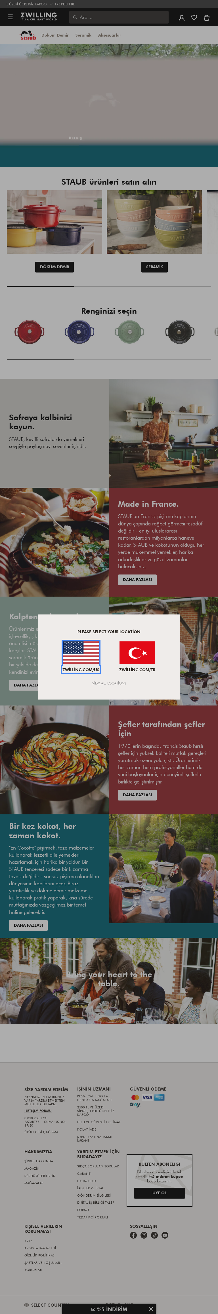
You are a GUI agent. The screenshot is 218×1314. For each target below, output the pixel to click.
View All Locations (109, 683)
